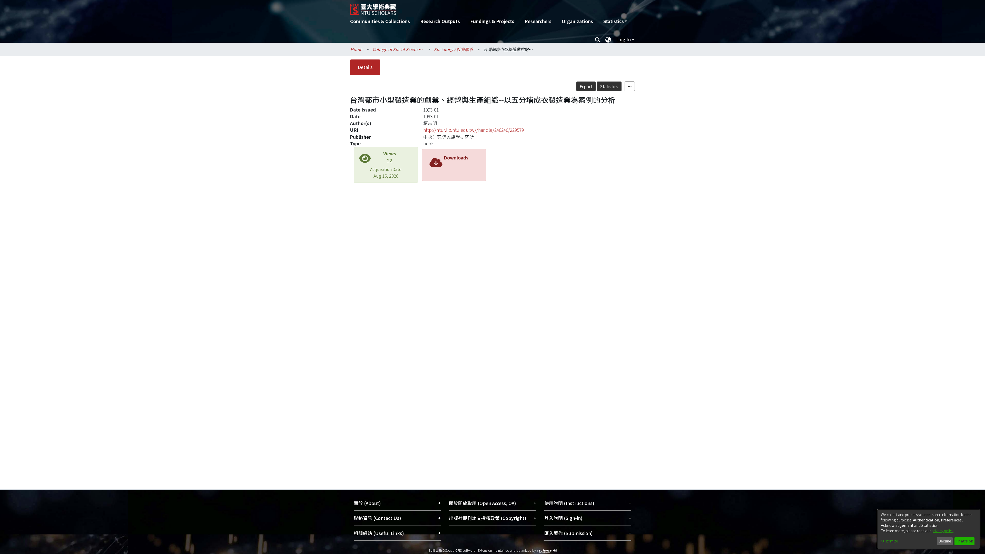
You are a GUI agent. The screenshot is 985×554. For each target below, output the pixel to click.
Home (356, 49)
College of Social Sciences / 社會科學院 (398, 49)
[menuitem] (615, 21)
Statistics (609, 86)
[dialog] (928, 529)
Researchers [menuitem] (538, 21)
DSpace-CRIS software (459, 550)
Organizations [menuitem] (577, 21)
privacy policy (942, 530)
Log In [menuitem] (624, 39)
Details (365, 67)
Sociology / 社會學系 (453, 49)
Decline (944, 540)
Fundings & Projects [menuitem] (492, 21)
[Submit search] (597, 39)
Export (586, 86)
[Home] (465, 7)
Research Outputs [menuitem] (440, 21)
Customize (889, 540)
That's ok (964, 540)
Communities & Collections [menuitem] (380, 21)
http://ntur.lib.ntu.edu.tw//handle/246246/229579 (473, 130)
